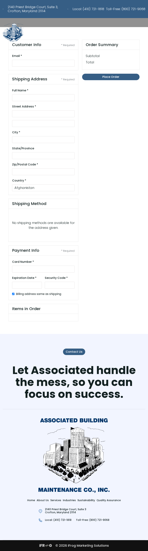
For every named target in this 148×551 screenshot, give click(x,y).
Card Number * (23, 262)
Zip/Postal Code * (25, 164)
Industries (69, 500)
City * (16, 132)
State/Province (23, 148)
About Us (43, 500)
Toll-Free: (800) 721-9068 (125, 9)
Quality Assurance (109, 500)
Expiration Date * (24, 278)
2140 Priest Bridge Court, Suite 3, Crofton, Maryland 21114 (33, 9)
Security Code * (56, 278)
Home (31, 500)
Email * (17, 56)
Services (55, 500)
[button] (143, 32)
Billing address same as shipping (38, 294)
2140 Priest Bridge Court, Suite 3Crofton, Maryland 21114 (65, 511)
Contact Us (74, 352)
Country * (19, 180)
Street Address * (24, 106)
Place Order (110, 77)
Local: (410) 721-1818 (88, 9)
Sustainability (86, 500)
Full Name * (20, 90)
